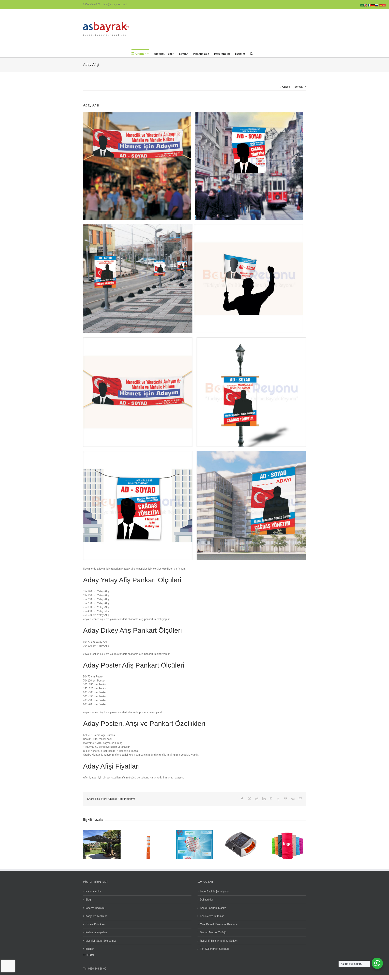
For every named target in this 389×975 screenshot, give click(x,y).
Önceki (286, 86)
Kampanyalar (93, 891)
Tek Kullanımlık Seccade (214, 948)
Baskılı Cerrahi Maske (213, 907)
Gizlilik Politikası (95, 924)
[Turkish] (384, 4)
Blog (88, 899)
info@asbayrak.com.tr (115, 4)
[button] (251, 53)
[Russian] (377, 4)
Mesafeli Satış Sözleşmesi (101, 940)
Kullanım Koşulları (96, 932)
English (89, 948)
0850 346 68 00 (91, 4)
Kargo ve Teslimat (96, 916)
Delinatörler (206, 899)
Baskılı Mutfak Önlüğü (213, 932)
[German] (373, 4)
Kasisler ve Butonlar (212, 916)
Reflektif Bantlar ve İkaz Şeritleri (219, 940)
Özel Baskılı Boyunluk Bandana (218, 924)
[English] (366, 4)
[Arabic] (362, 4)
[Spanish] (380, 4)
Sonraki (298, 86)
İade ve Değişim (95, 907)
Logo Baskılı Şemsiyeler (214, 891)
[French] (369, 4)
